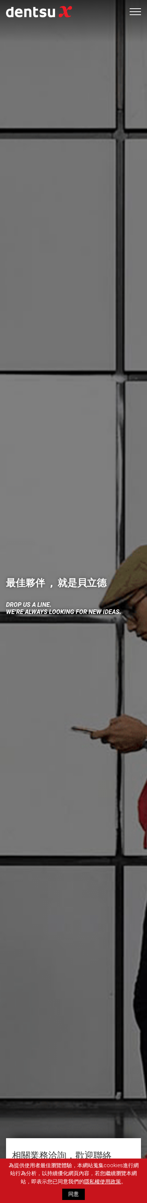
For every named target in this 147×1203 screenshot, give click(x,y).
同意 (73, 1194)
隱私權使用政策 (102, 1182)
